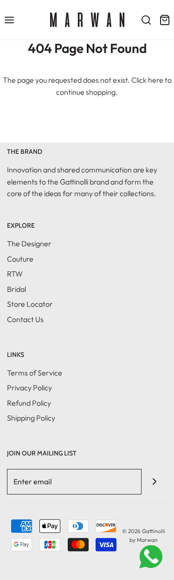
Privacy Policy (29, 387)
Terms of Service (34, 372)
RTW (15, 273)
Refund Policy (29, 403)
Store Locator (30, 304)
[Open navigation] (9, 20)
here (155, 80)
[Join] (154, 481)
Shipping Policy (31, 417)
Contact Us (25, 319)
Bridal (16, 289)
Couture (20, 259)
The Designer (29, 243)
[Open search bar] (146, 20)
